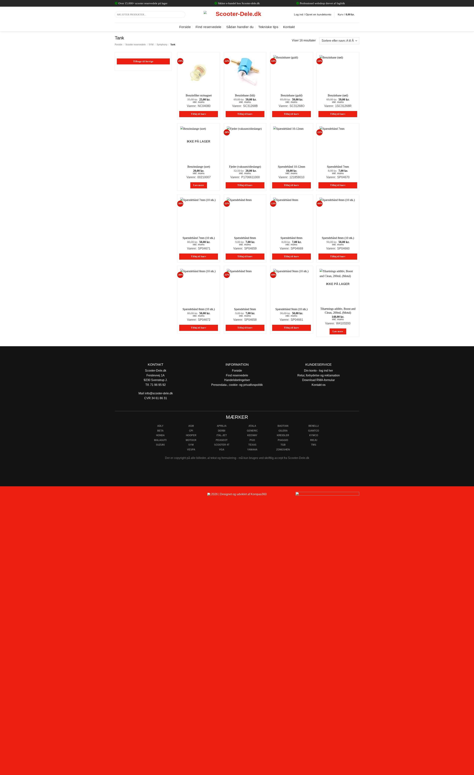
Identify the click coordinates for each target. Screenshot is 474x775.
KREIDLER (283, 435)
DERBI (221, 430)
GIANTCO (313, 430)
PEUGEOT (222, 440)
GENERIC (252, 430)
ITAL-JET (221, 435)
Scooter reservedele (135, 44)
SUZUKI (160, 444)
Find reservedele (208, 27)
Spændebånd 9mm (245, 309)
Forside (185, 27)
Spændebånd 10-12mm (291, 166)
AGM (191, 426)
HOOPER (191, 435)
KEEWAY (252, 435)
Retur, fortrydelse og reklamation (318, 375)
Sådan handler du (240, 27)
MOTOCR (191, 440)
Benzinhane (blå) (245, 95)
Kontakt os (319, 384)
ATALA (252, 426)
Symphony (162, 44)
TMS (313, 444)
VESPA (191, 449)
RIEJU (313, 440)
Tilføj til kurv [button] (198, 114)
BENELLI (313, 426)
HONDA (160, 435)
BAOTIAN (283, 426)
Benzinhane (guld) (291, 95)
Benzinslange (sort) (198, 166)
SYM (151, 44)
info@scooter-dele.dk (159, 393)
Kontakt (289, 27)
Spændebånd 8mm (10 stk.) (338, 237)
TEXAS (252, 444)
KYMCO (313, 435)
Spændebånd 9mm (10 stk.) (291, 309)
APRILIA (221, 426)
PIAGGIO (283, 440)
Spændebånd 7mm (338, 166)
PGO (252, 440)
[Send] (182, 14)
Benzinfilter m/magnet (199, 95)
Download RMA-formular (318, 380)
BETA (160, 430)
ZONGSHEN (283, 449)
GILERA (283, 430)
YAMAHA (252, 449)
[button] (348, 15)
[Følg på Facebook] (119, 496)
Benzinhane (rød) (338, 95)
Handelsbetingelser (237, 380)
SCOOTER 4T (221, 444)
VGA (221, 449)
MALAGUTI (160, 440)
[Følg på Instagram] (128, 496)
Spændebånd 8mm (245, 237)
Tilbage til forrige (143, 61)
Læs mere (198, 185)
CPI (191, 430)
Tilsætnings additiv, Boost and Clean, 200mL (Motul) (338, 310)
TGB (283, 444)
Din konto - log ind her (318, 370)
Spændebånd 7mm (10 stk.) (199, 237)
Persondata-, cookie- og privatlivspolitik (237, 384)
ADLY (160, 426)
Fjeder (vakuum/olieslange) (245, 166)
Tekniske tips (268, 27)
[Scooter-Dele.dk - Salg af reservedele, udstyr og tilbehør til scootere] (237, 15)
